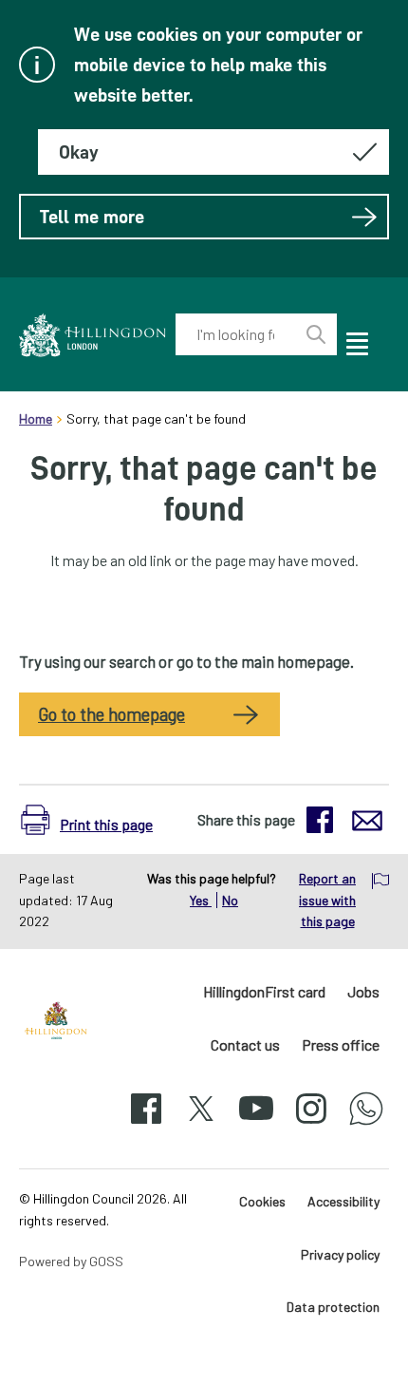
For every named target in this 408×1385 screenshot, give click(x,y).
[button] (91, 820)
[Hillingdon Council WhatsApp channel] (366, 1125)
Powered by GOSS (71, 1261)
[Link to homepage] (92, 335)
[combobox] (235, 334)
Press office (341, 1044)
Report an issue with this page (327, 900)
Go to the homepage (111, 714)
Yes (201, 900)
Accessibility (343, 1201)
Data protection (333, 1307)
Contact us (245, 1044)
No (230, 900)
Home (35, 418)
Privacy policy (340, 1254)
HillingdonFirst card (264, 991)
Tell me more (92, 216)
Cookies (262, 1201)
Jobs (363, 991)
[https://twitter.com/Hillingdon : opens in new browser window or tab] (201, 1125)
